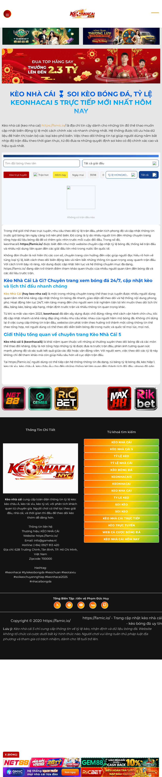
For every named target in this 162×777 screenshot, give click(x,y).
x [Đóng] (11, 754)
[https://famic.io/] (82, 13)
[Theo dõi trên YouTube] (81, 605)
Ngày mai (78, 174)
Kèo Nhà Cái (12, 293)
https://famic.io (53, 125)
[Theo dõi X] (57, 605)
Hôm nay (60, 174)
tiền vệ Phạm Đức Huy (92, 598)
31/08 (93, 174)
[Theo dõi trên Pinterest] (69, 605)
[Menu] (7, 14)
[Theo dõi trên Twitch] (104, 605)
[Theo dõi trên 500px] (92, 605)
